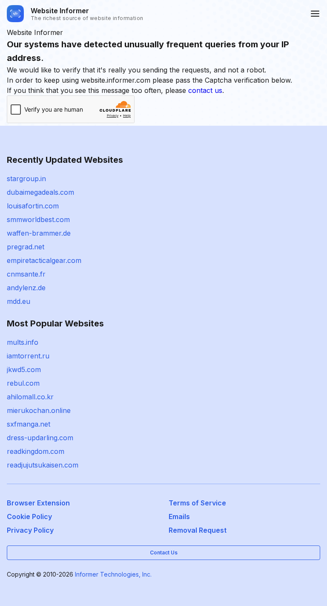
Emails (179, 516)
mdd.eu (18, 301)
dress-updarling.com (40, 437)
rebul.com (23, 383)
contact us (205, 90)
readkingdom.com (35, 451)
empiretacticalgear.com (44, 260)
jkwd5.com (24, 369)
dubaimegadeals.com (40, 192)
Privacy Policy (30, 530)
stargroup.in (26, 178)
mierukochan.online (39, 410)
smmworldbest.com (38, 219)
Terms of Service (197, 503)
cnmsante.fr (26, 274)
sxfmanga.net (28, 424)
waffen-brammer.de (39, 233)
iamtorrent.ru (28, 356)
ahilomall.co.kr (30, 396)
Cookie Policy (29, 516)
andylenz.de (26, 287)
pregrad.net (25, 246)
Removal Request (198, 530)
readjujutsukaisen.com (42, 465)
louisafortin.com (33, 206)
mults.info (22, 342)
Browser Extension (38, 503)
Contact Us (164, 552)
